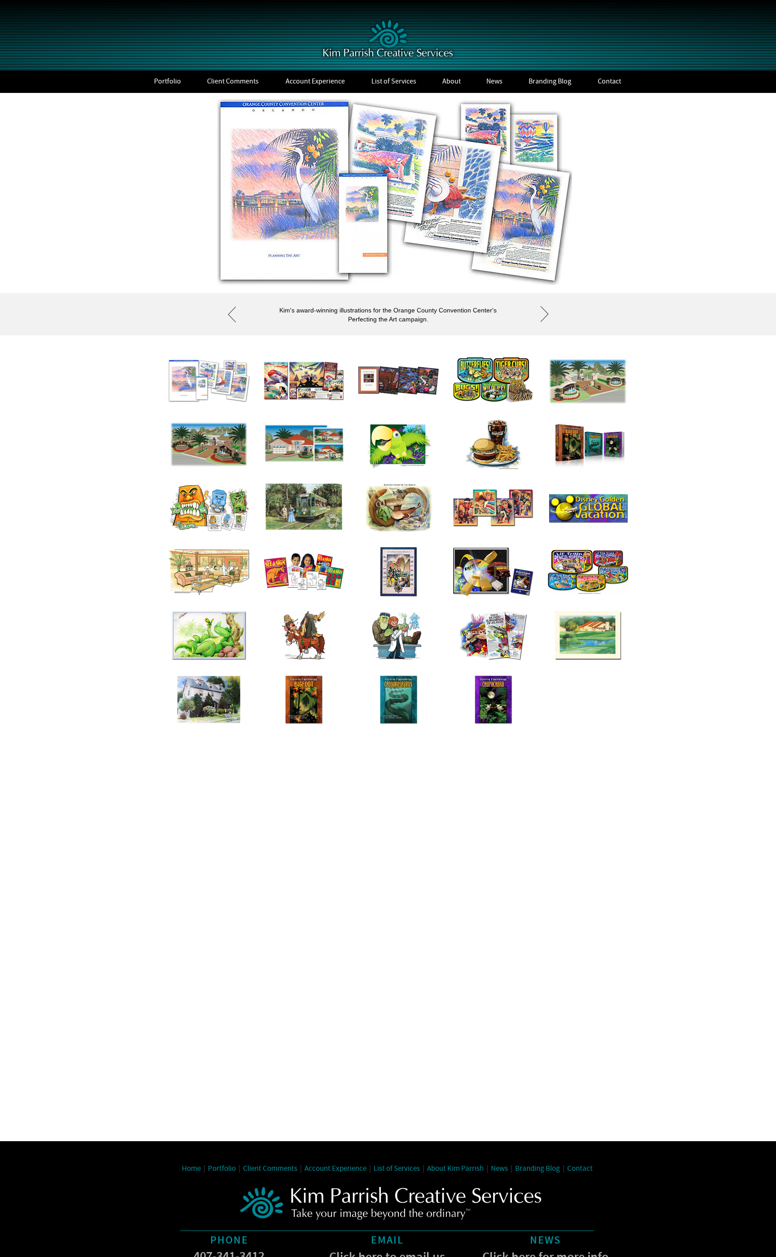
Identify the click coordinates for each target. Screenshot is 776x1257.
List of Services (397, 1168)
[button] (231, 314)
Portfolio (222, 1168)
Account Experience (335, 1168)
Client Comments (270, 1168)
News (499, 1168)
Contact (580, 1168)
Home (191, 1168)
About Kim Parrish (455, 1168)
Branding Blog (539, 1168)
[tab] (209, 381)
